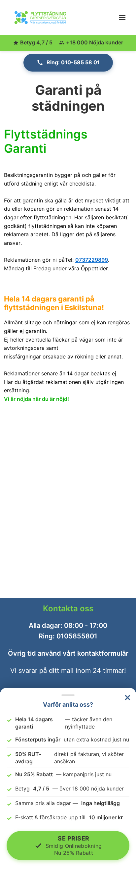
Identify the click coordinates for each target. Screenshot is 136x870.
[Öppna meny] (122, 17)
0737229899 (91, 259)
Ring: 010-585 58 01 (73, 62)
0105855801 (76, 636)
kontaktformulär (102, 653)
